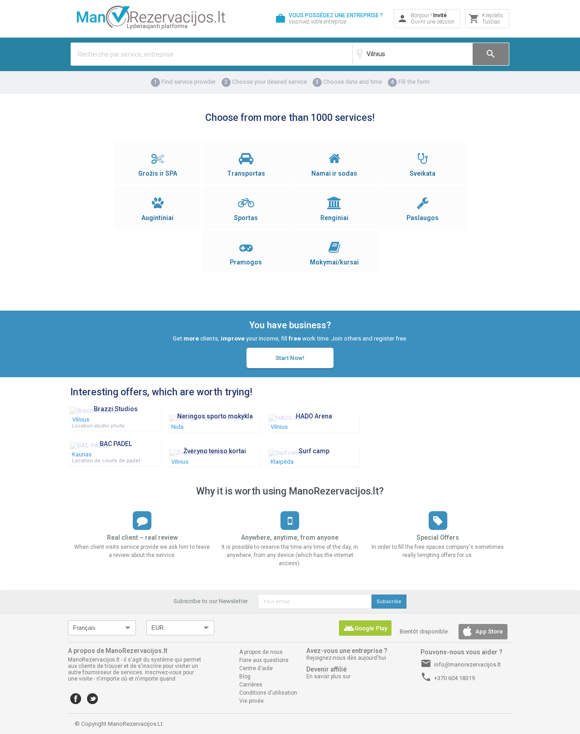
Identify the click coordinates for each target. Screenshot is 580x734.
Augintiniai (157, 217)
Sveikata (422, 173)
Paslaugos (422, 217)
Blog (245, 676)
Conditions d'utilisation (268, 693)
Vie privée (251, 701)
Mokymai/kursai (334, 262)
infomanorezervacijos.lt (460, 663)
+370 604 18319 (447, 677)
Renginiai (334, 217)
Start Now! (290, 358)
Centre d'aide (256, 668)
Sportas (246, 217)
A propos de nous (261, 652)
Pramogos (246, 262)
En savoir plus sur (328, 676)
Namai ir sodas (334, 173)
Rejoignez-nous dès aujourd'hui (346, 658)
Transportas (246, 173)
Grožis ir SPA (157, 173)
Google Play (365, 628)
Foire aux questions (264, 660)
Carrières (250, 684)
